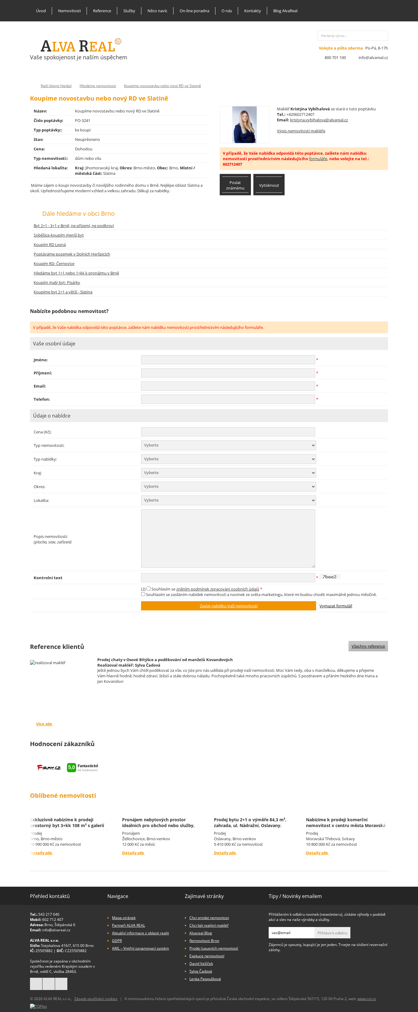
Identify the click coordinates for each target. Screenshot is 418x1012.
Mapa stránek (124, 917)
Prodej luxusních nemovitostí (213, 948)
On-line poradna (194, 10)
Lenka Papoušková (205, 978)
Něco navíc (157, 10)
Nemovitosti (69, 10)
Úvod (41, 10)
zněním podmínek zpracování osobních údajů (217, 589)
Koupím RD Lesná (50, 244)
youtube (61, 984)
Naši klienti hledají (56, 85)
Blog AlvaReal (285, 10)
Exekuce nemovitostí (206, 956)
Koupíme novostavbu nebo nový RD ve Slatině (162, 85)
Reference (102, 10)
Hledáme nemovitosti (98, 85)
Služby (129, 10)
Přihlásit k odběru (332, 933)
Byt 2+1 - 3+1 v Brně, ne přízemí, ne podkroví (74, 225)
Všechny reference (368, 646)
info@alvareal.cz (373, 57)
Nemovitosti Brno (204, 940)
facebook (36, 984)
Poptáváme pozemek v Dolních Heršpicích (72, 254)
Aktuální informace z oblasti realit (140, 933)
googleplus (49, 984)
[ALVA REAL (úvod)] (31, 85)
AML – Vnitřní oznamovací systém (140, 948)
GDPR (117, 940)
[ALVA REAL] (81, 50)
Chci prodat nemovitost (209, 917)
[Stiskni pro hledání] (383, 36)
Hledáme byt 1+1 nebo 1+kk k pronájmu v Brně (76, 273)
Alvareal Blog (200, 933)
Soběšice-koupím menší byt (59, 235)
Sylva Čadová (200, 971)
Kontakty (252, 10)
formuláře (318, 158)
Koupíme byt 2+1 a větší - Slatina (63, 292)
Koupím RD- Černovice (54, 263)
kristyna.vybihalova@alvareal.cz (319, 120)
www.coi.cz (366, 998)
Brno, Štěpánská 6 (59, 924)
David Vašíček (201, 963)
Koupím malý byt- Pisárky (57, 282)
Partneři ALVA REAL (128, 925)
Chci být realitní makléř (209, 925)
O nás (227, 10)
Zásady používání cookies (96, 998)
